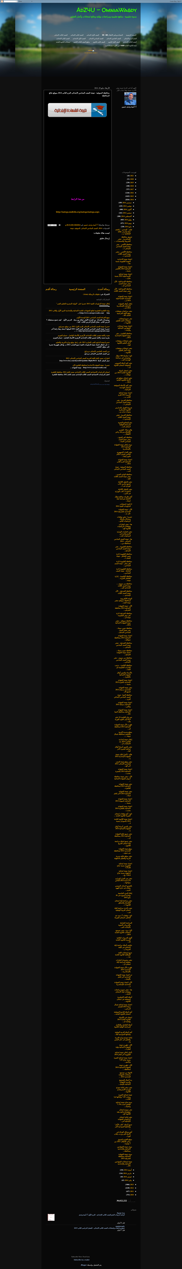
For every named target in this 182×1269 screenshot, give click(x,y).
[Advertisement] (92, 25)
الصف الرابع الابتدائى (130, 39)
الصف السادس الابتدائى (96, 39)
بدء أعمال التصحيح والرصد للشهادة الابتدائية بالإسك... (125, 1082)
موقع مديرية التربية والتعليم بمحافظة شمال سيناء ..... (123, 734)
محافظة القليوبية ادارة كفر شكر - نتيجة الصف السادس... (123, 563)
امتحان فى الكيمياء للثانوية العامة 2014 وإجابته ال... (124, 1019)
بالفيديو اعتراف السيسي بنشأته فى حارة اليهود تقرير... (123, 888)
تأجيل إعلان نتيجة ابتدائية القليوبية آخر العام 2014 (123, 1053)
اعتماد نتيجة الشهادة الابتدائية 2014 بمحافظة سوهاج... (123, 637)
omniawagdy (120, 1226)
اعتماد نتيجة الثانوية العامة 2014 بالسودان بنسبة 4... (123, 821)
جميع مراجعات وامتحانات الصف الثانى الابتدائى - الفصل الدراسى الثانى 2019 (99, 1228)
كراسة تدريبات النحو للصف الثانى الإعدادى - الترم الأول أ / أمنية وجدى (102, 1215)
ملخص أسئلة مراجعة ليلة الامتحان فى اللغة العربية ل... (123, 947)
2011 (132, 1191)
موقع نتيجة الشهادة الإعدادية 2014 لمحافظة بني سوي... (123, 850)
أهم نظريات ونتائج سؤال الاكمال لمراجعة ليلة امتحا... (123, 498)
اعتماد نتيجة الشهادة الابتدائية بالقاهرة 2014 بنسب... (123, 808)
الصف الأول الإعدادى (79, 39)
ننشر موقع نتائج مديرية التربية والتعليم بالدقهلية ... (123, 858)
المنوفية (77, 228)
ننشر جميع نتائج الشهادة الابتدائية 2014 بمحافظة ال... (123, 836)
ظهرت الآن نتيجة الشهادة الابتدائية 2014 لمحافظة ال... (123, 726)
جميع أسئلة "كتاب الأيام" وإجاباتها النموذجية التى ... (123, 1126)
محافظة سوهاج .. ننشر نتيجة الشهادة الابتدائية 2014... (123, 623)
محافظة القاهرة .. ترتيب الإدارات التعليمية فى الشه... (123, 667)
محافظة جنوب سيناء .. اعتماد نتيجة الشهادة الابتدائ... (124, 652)
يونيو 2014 (128, 223)
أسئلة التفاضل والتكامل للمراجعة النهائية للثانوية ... (123, 1027)
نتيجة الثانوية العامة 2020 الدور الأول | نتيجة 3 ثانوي (121, 46)
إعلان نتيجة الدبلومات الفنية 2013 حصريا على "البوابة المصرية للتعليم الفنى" (83, 303)
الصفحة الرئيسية (131, 35)
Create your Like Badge (104, 384)
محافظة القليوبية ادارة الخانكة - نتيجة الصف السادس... (124, 571)
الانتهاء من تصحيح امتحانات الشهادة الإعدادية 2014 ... (125, 1074)
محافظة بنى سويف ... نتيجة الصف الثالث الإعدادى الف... (124, 585)
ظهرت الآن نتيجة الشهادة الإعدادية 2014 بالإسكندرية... (123, 969)
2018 (132, 186)
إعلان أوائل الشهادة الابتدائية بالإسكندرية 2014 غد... (124, 305)
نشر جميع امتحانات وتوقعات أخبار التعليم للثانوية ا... (124, 320)
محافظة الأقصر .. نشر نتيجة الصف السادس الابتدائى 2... (124, 246)
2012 (132, 1188)
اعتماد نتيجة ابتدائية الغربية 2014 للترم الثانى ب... (125, 394)
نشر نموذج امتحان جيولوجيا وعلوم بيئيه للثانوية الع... (124, 1111)
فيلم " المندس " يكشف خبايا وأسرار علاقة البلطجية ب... (123, 231)
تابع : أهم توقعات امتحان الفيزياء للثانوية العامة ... (123, 814)
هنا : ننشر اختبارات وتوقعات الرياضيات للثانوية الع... (124, 526)
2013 (132, 1184)
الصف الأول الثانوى (114, 42)
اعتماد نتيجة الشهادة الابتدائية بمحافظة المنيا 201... (123, 712)
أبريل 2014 (128, 1170)
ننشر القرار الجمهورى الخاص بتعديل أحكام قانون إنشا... (124, 454)
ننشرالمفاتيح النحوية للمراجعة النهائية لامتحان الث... (125, 424)
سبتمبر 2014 (127, 213)
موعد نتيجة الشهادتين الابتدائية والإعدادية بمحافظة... (124, 1148)
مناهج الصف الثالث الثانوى (81, 42)
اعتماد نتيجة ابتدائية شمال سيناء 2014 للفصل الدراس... (123, 1006)
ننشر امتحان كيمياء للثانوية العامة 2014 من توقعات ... (123, 372)
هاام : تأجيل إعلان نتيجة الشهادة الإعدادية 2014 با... (123, 756)
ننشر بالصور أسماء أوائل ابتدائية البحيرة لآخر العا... (123, 749)
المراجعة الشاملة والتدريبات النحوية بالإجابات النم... (125, 925)
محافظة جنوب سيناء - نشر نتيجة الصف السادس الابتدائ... (124, 630)
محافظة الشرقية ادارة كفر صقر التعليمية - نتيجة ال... (124, 615)
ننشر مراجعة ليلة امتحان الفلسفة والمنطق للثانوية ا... (123, 902)
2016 (132, 192)
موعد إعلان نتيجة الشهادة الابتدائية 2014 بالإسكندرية (123, 446)
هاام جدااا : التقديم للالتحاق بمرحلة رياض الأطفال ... (123, 432)
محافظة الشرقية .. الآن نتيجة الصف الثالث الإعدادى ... (124, 593)
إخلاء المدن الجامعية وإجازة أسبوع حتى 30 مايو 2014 (124, 895)
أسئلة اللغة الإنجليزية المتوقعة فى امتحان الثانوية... (124, 999)
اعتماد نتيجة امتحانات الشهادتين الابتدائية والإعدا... (124, 328)
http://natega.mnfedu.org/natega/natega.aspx (77, 211)
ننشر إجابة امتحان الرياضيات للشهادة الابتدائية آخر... (125, 1119)
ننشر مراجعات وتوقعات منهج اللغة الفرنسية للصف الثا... (123, 313)
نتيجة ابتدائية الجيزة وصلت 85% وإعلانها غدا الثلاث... (123, 1097)
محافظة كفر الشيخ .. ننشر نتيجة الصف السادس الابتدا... (124, 439)
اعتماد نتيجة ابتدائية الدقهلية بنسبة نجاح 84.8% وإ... (124, 873)
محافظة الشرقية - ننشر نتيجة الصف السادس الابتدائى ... (123, 645)
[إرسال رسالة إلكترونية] (59, 225)
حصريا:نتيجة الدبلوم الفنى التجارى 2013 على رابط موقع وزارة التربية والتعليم (83, 342)
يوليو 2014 (128, 219)
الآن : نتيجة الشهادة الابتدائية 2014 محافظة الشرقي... (123, 608)
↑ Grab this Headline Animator (91, 52)
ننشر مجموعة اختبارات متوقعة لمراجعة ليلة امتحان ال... (124, 962)
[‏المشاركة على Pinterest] (48, 225)
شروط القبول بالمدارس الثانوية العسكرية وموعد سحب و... (123, 409)
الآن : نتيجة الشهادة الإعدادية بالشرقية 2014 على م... (123, 511)
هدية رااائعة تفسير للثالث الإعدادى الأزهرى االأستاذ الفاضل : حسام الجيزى (84, 335)
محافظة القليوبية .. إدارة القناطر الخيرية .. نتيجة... (123, 578)
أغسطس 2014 (126, 216)
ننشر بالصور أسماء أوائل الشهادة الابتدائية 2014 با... (123, 828)
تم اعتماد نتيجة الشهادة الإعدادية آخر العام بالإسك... (124, 977)
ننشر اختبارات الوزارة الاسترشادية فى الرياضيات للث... (124, 533)
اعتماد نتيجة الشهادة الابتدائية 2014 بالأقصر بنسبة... (123, 268)
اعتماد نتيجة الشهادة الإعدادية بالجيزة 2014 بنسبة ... (123, 682)
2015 (132, 196)
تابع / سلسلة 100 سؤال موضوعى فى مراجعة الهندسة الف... (124, 357)
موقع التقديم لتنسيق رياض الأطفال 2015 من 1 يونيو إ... (123, 1141)
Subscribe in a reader (82, 1259)
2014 (100, 228)
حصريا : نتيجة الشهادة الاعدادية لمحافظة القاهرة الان (91, 365)
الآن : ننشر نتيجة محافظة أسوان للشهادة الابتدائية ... (123, 778)
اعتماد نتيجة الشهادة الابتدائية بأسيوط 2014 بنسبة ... (123, 801)
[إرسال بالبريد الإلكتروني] (56, 225)
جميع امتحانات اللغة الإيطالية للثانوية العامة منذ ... (123, 954)
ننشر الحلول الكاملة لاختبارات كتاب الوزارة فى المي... (123, 491)
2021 (132, 175)
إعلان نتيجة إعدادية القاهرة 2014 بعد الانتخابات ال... (125, 741)
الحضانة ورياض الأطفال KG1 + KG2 (112, 35)
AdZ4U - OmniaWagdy (107, 10)
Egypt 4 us (121, 1213)
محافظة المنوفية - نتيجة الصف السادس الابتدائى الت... (123, 469)
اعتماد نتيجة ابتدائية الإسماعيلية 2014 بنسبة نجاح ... (123, 276)
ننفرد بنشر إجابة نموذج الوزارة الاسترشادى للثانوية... (124, 1089)
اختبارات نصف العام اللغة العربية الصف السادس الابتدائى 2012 (88, 358)
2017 (132, 189)
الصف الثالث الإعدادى (130, 42)
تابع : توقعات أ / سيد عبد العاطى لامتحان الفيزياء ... (123, 917)
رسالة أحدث (104, 289)
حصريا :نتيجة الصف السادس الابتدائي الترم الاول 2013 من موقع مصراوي (84, 326)
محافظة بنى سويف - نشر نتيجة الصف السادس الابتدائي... (123, 660)
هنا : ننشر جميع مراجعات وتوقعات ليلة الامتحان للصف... (123, 991)
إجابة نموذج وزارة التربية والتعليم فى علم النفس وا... (123, 1039)
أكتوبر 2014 (127, 209)
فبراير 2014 (127, 1176)
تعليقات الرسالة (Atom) (91, 294)
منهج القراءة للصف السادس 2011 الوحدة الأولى (93, 317)
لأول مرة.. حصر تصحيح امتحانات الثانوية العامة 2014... (123, 932)
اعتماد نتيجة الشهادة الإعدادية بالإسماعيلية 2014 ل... (124, 298)
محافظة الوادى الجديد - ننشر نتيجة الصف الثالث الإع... (123, 476)
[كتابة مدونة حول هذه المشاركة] (54, 225)
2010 (132, 1194)
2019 (132, 182)
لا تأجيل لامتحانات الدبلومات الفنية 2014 (124, 505)
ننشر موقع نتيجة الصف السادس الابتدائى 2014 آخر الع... (123, 763)
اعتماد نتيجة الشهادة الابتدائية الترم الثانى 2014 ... (124, 461)
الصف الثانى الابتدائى (77, 35)
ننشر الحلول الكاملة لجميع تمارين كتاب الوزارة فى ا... (125, 484)
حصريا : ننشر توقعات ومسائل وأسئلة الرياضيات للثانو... (124, 519)
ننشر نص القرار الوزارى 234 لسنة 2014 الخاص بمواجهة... (123, 880)
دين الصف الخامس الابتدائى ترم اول (97, 351)
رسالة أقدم (51, 289)
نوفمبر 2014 (127, 206)
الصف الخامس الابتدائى (113, 39)
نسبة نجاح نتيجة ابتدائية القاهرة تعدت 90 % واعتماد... (124, 1104)
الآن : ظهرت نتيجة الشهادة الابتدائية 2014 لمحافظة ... (123, 1067)
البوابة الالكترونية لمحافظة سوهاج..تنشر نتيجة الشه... (123, 600)
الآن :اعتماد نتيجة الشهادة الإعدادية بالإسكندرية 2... (123, 984)
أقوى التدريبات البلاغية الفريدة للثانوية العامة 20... (124, 939)
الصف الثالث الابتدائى (60, 35)
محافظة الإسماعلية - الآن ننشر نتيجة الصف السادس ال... (123, 283)
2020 (132, 179)
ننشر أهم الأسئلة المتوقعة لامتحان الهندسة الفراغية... (123, 387)
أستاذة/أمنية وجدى (94, 384)
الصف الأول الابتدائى (93, 35)
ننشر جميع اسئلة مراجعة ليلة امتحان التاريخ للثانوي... (123, 843)
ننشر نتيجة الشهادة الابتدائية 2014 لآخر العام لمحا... (123, 793)
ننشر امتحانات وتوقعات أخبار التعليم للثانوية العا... (124, 343)
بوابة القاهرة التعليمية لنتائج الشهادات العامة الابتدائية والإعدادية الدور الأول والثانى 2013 (79, 310)
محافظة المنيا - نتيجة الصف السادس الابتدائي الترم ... (123, 697)
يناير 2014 (128, 1180)
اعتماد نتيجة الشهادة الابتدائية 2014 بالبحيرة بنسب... (123, 771)
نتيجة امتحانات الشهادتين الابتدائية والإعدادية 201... (123, 1163)
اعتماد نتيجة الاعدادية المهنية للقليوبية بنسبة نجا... (124, 261)
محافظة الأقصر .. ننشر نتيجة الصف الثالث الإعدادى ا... (124, 254)
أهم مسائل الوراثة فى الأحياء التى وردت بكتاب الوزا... (123, 1134)
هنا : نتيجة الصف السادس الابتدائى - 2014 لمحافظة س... (123, 541)
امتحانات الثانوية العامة (63, 42)
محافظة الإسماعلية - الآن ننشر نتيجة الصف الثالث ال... (123, 291)
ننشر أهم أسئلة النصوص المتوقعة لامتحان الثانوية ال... (123, 365)
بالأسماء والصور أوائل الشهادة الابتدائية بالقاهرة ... (124, 674)
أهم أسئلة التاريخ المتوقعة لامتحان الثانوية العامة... (123, 1013)
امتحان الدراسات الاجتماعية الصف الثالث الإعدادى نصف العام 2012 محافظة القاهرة (80, 372)
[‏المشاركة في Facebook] (50, 225)
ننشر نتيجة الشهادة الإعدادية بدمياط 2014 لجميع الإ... (123, 689)
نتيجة (72, 228)
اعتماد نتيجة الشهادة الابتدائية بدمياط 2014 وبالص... (124, 704)
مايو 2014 (128, 226)
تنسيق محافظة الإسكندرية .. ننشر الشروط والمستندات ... (123, 239)
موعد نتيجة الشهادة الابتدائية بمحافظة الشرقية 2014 (125, 1156)
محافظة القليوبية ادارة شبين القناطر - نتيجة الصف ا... (124, 556)
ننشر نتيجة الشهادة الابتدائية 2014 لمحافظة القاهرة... (123, 786)
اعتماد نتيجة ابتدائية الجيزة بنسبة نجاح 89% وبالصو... (123, 1059)
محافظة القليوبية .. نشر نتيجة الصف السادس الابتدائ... (123, 548)
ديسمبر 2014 (127, 202)
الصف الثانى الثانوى (99, 42)
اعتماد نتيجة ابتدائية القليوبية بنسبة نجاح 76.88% (124, 865)
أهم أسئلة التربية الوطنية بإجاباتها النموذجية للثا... (123, 1033)
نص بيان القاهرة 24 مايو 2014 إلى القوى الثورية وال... (123, 719)
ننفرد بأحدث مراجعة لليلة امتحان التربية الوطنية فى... (123, 910)
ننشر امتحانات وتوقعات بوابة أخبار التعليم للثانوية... (124, 350)
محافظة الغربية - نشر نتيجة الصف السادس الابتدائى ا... (124, 402)
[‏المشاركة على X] (52, 225)
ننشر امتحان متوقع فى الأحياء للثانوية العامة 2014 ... (124, 380)
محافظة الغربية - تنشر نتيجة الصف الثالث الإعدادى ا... (124, 417)
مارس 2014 (127, 1173)
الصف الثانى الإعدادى (63, 39)
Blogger (84, 1265)
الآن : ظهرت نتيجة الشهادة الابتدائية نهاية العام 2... (124, 1047)
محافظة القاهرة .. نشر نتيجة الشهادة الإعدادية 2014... (123, 335)
